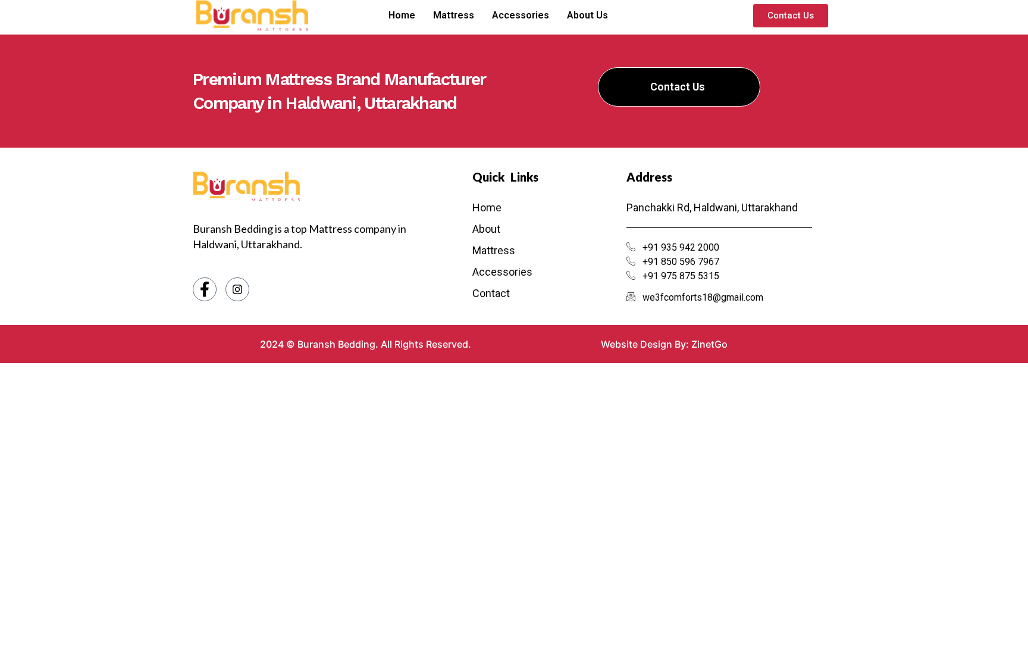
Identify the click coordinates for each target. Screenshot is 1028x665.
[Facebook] (205, 289)
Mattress (453, 15)
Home (401, 15)
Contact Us (677, 86)
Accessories (520, 15)
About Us (587, 15)
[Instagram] (237, 289)
